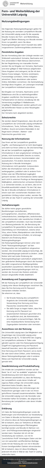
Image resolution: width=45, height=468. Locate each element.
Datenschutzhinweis (14, 463)
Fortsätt (22, 466)
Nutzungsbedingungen (30, 463)
